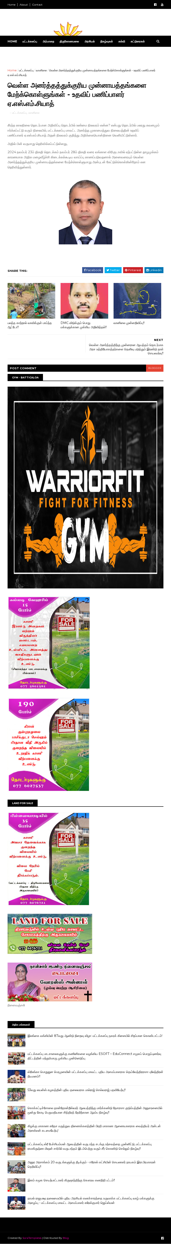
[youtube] (162, 4)
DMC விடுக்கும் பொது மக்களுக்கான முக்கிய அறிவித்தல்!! (84, 325)
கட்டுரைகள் (138, 41)
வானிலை (41, 70)
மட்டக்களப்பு (29, 41)
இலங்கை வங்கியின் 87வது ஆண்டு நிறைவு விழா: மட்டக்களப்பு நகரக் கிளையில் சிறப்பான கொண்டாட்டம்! (95, 1036)
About (24, 4)
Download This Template (58, 52)
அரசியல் (90, 41)
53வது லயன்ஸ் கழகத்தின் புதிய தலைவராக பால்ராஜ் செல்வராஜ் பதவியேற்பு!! (77, 1090)
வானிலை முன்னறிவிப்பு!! (129, 323)
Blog (66, 1238)
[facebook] (155, 4)
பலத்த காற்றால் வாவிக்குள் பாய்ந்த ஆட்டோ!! (30, 325)
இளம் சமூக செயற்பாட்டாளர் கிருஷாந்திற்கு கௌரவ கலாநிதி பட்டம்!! (71, 1180)
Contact (37, 4)
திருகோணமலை (69, 41)
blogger (154, 368)
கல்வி (121, 41)
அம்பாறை (48, 41)
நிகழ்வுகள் (106, 41)
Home (11, 4)
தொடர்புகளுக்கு (20, 52)
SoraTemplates (31, 1238)
